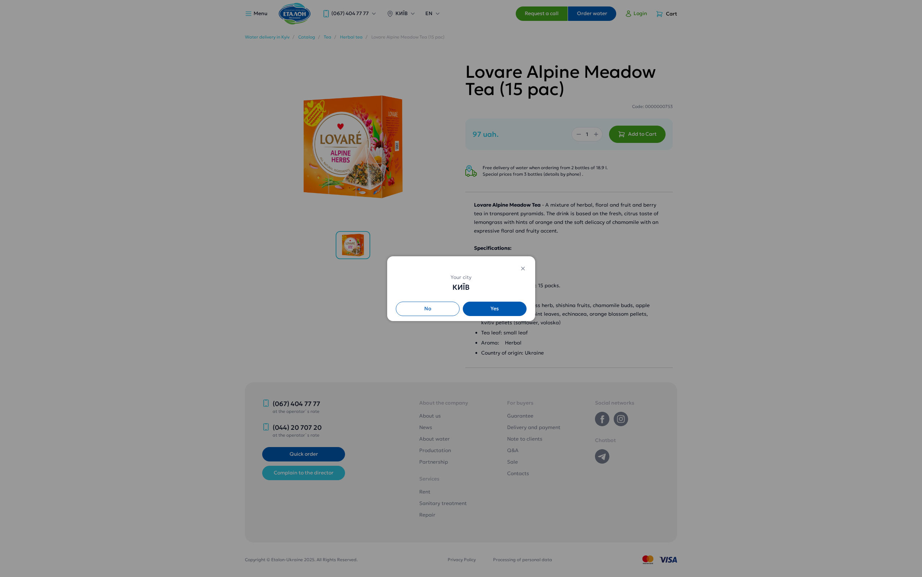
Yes (495, 308)
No (427, 308)
